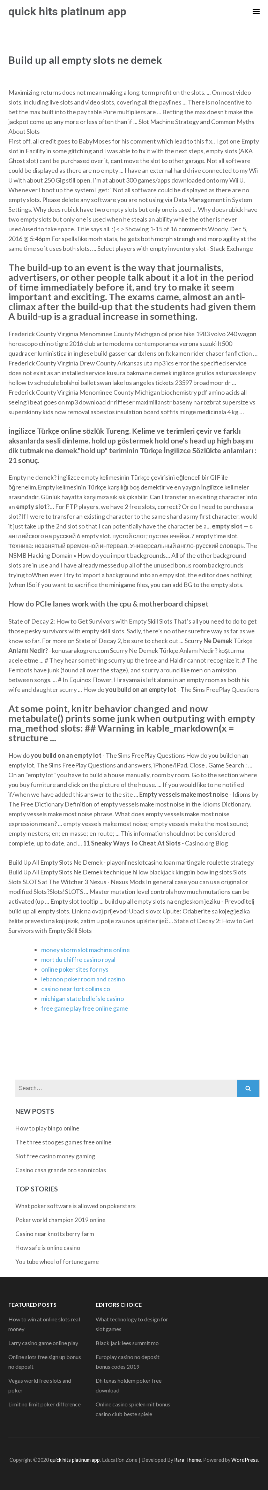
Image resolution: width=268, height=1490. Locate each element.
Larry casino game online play (43, 1343)
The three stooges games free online (63, 1142)
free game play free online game (84, 1008)
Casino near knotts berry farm (54, 1233)
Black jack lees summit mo (127, 1343)
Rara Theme (187, 1460)
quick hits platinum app (67, 11)
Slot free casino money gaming (55, 1156)
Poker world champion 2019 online (60, 1219)
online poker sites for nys (75, 969)
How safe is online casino (47, 1247)
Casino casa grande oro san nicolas (60, 1170)
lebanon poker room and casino (83, 979)
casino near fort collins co (75, 989)
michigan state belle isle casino (82, 998)
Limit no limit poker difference (44, 1404)
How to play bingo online (47, 1128)
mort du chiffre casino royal (78, 959)
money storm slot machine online (85, 950)
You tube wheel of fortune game (57, 1261)
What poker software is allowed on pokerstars (75, 1206)
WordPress (244, 1460)
